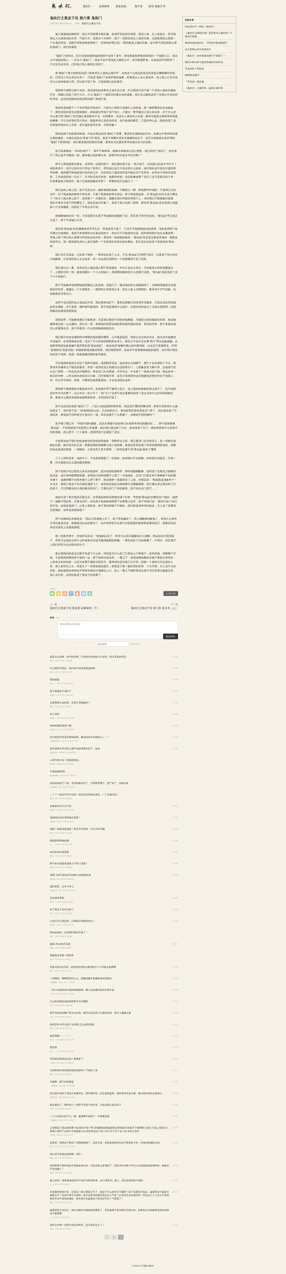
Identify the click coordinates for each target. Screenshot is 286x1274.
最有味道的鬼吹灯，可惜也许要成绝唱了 (206, 42)
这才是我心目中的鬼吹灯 (198, 49)
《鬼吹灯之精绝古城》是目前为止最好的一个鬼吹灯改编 (209, 34)
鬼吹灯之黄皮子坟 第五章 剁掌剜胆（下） (75, 608)
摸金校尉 (121, 6)
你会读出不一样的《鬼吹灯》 (200, 26)
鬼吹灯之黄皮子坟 (91, 23)
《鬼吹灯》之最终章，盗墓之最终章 (204, 88)
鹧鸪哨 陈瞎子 (192, 75)
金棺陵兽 (104, 6)
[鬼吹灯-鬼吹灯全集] (61, 6)
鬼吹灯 (87, 6)
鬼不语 (139, 6)
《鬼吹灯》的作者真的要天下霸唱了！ (205, 55)
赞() (171, 593)
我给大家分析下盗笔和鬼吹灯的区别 (204, 62)
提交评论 (170, 636)
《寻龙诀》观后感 (194, 81)
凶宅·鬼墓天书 (157, 6)
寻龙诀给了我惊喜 (194, 68)
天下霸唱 (143, 1265)
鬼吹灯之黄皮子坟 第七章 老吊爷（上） (154, 608)
